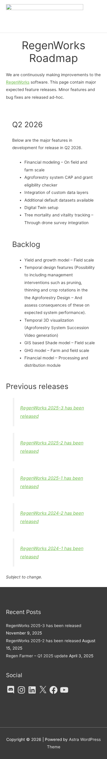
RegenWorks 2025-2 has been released (43, 640)
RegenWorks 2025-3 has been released (43, 625)
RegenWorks (17, 82)
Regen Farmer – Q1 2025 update (37, 655)
